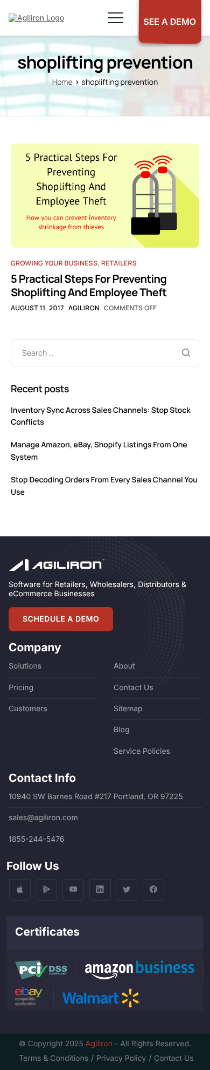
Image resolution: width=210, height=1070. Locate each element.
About (124, 666)
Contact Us (133, 687)
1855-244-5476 (37, 839)
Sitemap (128, 708)
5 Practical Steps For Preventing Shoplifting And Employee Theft (88, 285)
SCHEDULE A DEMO (61, 619)
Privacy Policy (121, 1058)
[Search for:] (105, 353)
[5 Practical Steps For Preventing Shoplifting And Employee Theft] (105, 195)
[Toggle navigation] (115, 17)
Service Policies (142, 751)
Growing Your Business (54, 263)
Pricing (21, 687)
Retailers (119, 263)
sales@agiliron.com (43, 817)
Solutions (25, 666)
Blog (122, 729)
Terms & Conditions (53, 1058)
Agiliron (84, 307)
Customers (28, 708)
